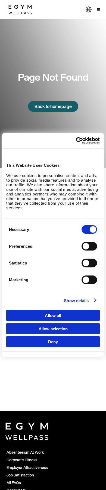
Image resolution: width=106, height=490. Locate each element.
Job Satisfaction (20, 475)
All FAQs (14, 482)
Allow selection (53, 328)
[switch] (89, 246)
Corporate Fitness (22, 460)
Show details (76, 300)
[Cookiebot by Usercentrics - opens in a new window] (76, 140)
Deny (53, 341)
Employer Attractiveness (27, 467)
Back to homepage (53, 106)
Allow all (53, 315)
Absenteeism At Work (25, 452)
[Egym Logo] (26, 430)
